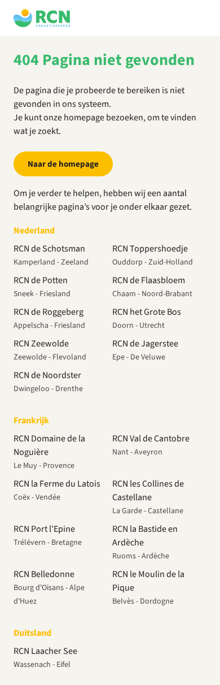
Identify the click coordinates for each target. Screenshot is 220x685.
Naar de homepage (63, 164)
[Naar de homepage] (42, 18)
